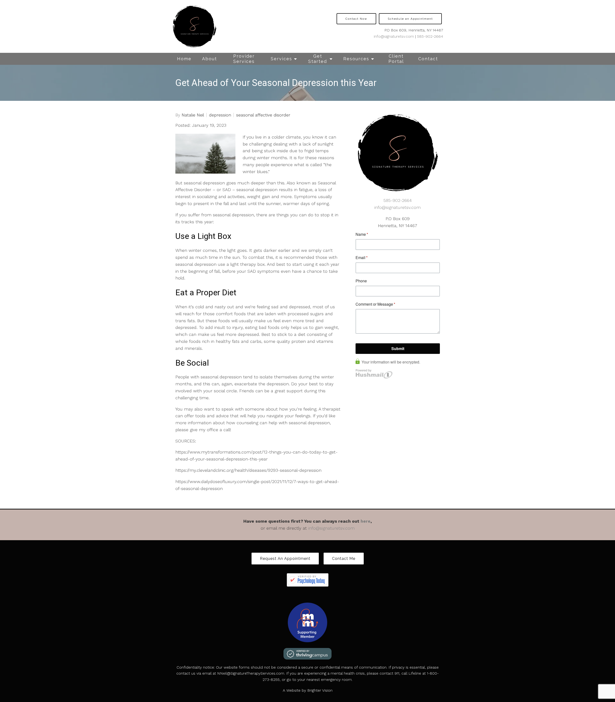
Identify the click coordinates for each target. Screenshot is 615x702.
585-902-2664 (430, 36)
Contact (428, 58)
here (365, 521)
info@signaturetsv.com (394, 36)
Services (281, 58)
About (209, 58)
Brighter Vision (319, 690)
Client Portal (396, 59)
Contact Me (343, 558)
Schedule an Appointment (410, 18)
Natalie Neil (193, 115)
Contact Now (356, 18)
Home (184, 58)
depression (220, 115)
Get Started (317, 59)
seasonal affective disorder (263, 115)
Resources (356, 58)
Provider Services (244, 59)
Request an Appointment (285, 558)
